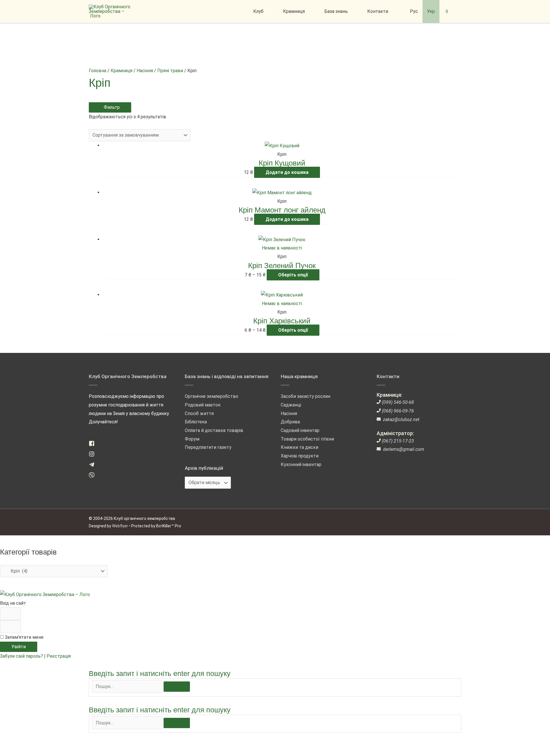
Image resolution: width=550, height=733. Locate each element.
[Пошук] (177, 686)
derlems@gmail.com (403, 449)
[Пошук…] (128, 686)
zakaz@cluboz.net (401, 419)
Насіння (145, 70)
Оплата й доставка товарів (214, 430)
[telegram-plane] (94, 466)
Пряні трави (170, 70)
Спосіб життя (199, 413)
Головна (97, 70)
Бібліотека (196, 422)
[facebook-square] (94, 444)
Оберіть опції (293, 275)
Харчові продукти (300, 456)
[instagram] (94, 455)
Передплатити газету (208, 447)
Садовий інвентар (300, 430)
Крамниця (121, 70)
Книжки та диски (299, 447)
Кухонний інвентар (301, 464)
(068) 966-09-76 (398, 411)
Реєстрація (59, 656)
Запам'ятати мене (24, 637)
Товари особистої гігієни (307, 439)
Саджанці (291, 405)
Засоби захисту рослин (305, 396)
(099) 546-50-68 (398, 402)
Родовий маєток (203, 405)
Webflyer (120, 526)
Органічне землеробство (211, 396)
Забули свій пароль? (22, 656)
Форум (192, 439)
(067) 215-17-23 (398, 441)
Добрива (290, 422)
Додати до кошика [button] (287, 172)
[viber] (94, 476)
